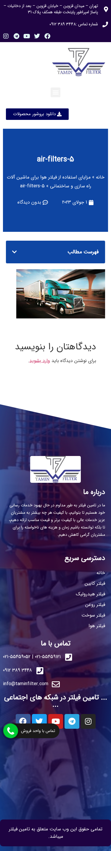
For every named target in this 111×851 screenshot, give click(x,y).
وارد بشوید (39, 360)
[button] (55, 92)
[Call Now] (10, 730)
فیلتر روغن (95, 604)
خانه (100, 177)
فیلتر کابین (95, 583)
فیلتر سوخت (93, 615)
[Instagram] (6, 36)
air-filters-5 (55, 159)
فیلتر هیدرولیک (90, 594)
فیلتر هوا (97, 625)
